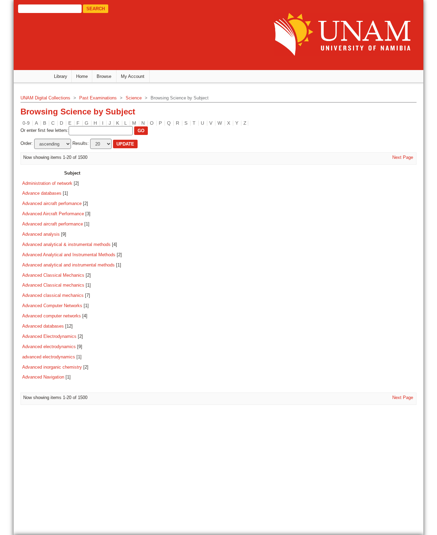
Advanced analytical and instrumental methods (68, 265)
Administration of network (47, 183)
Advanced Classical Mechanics (53, 275)
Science (134, 97)
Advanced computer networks (51, 315)
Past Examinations (98, 97)
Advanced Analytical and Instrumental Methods (68, 254)
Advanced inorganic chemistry (52, 367)
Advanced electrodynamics (49, 346)
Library (60, 76)
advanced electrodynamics (48, 356)
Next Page (402, 157)
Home (82, 76)
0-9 (26, 123)
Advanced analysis (41, 234)
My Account (132, 76)
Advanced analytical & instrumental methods (66, 244)
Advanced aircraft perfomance (52, 203)
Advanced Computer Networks (52, 305)
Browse (104, 76)
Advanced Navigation (43, 377)
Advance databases (41, 193)
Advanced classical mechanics (53, 295)
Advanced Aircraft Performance (53, 213)
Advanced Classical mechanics (53, 285)
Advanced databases (43, 326)
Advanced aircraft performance (52, 224)
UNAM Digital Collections (45, 97)
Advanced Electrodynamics (49, 336)
